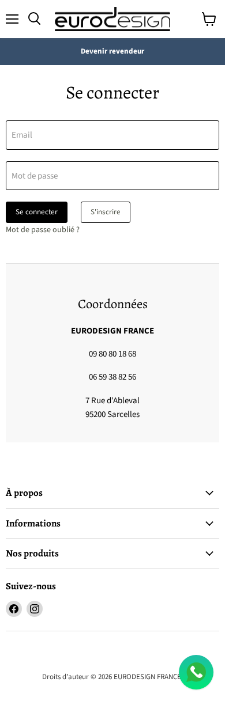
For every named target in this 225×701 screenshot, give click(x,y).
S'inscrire (106, 212)
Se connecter (37, 212)
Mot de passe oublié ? (43, 230)
